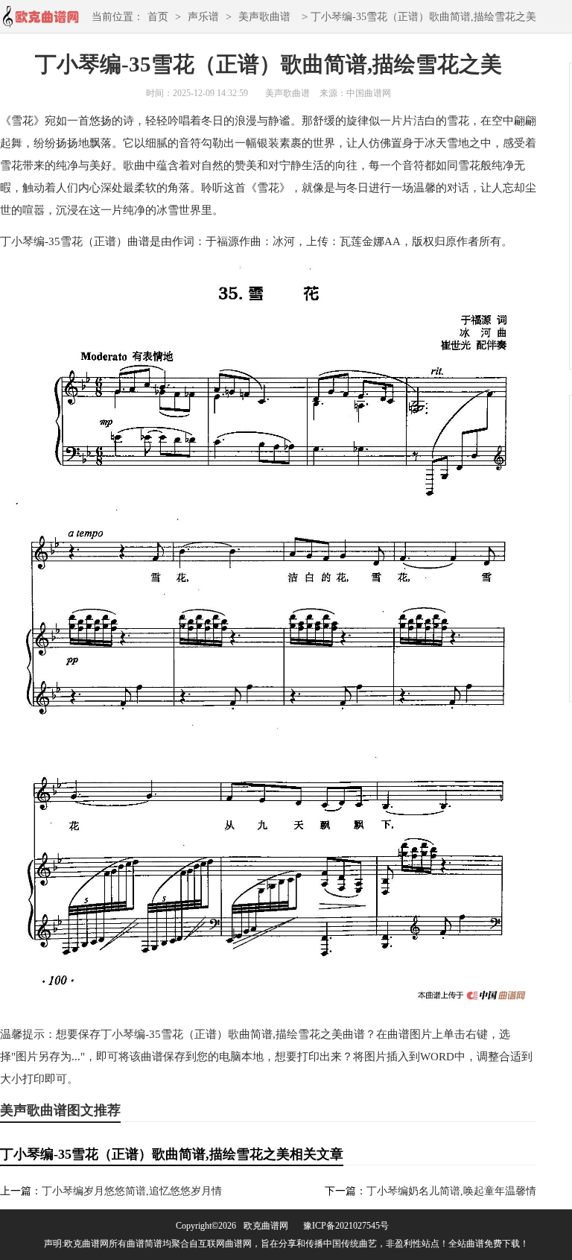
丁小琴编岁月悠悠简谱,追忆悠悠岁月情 (132, 1191)
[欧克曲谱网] (40, 21)
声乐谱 (203, 16)
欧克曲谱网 (266, 1226)
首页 (157, 16)
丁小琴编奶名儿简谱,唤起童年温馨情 (451, 1191)
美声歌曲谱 (264, 16)
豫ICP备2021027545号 (346, 1226)
